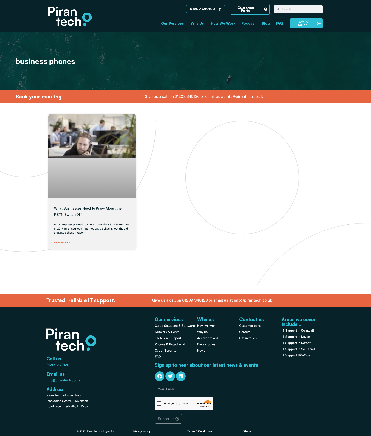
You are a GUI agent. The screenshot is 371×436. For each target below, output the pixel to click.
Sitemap (248, 431)
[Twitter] (170, 376)
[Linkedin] (181, 376)
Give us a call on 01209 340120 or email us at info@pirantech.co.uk (212, 300)
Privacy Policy (141, 431)
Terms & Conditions (199, 431)
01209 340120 (57, 365)
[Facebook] (159, 376)
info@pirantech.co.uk (63, 380)
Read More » (62, 242)
